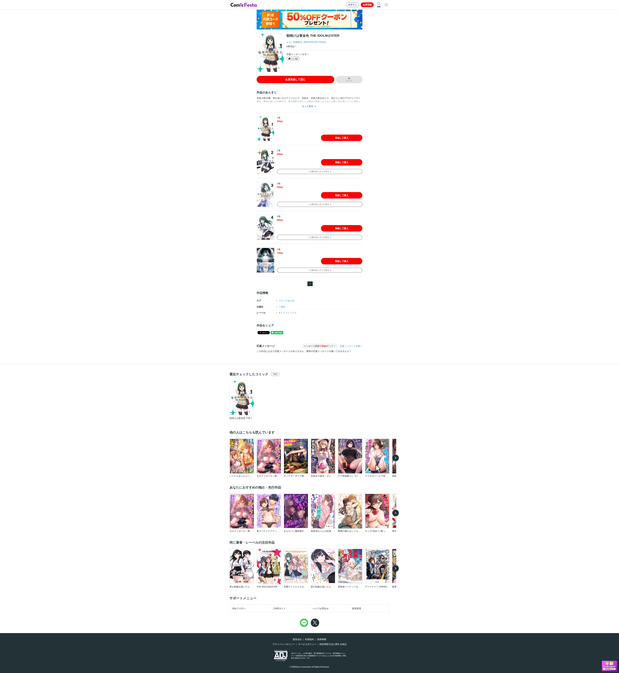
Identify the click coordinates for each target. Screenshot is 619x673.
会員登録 (367, 4)
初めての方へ (239, 608)
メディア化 (284, 300)
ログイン (352, 4)
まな (288, 42)
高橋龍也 (297, 42)
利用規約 (309, 639)
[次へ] (395, 458)
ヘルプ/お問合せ (320, 608)
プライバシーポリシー (283, 644)
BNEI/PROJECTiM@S (315, 42)
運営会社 (297, 639)
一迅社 (282, 306)
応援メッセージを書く (351, 346)
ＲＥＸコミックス (288, 312)
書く (307, 54)
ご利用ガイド (279, 608)
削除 (275, 374)
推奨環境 (356, 608)
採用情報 (321, 639)
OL (293, 300)
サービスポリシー (307, 644)
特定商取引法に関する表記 (333, 644)
